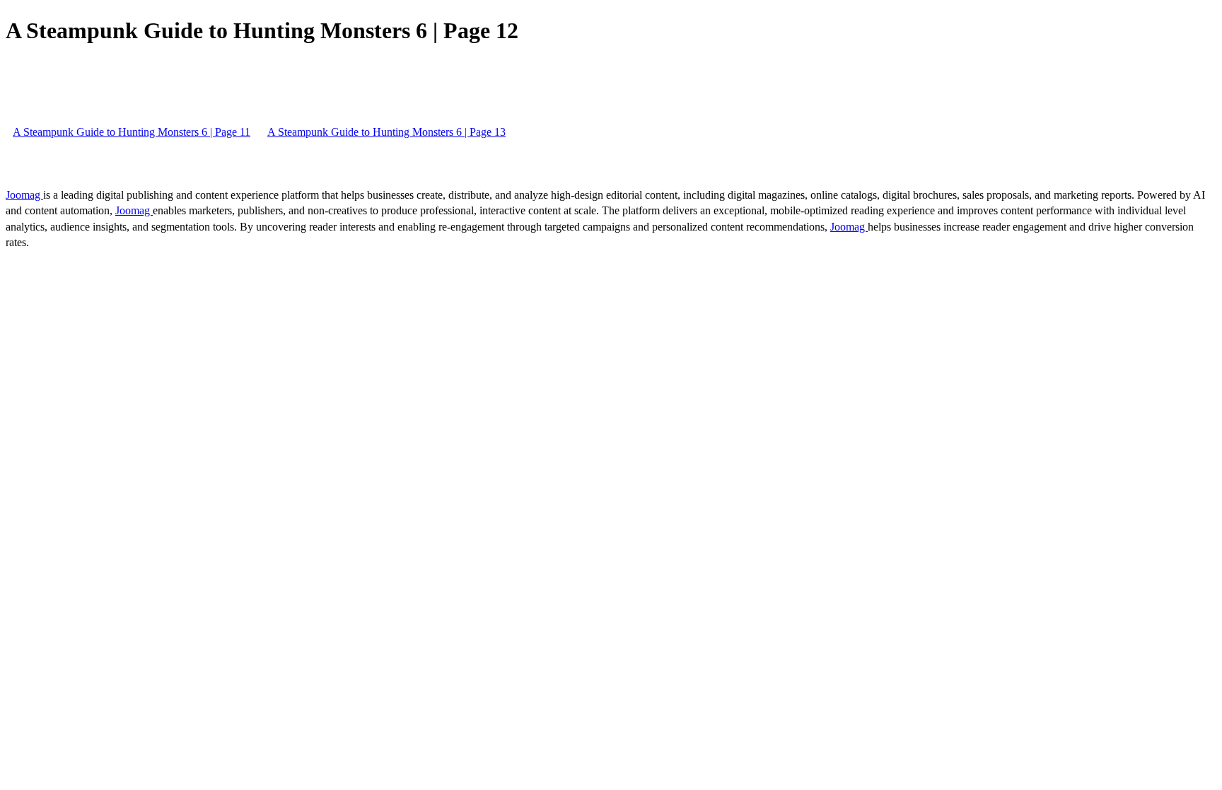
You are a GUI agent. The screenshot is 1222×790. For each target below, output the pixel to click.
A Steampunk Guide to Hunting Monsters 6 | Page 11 (131, 132)
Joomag (24, 195)
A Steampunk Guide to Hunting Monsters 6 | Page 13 (386, 132)
